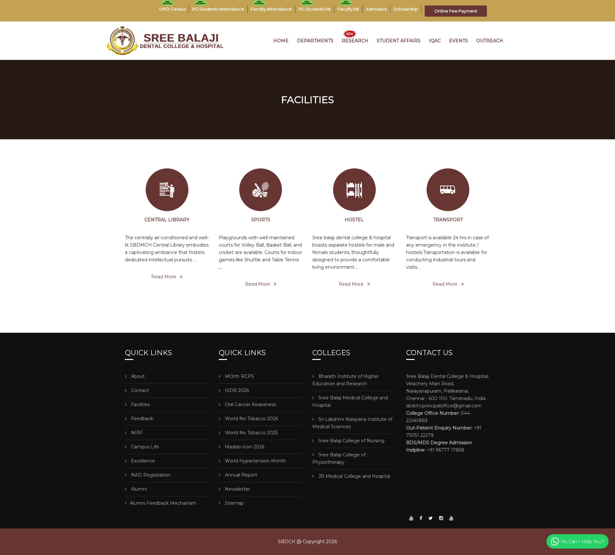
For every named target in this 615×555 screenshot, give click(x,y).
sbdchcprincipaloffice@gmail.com (444, 406)
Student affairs (399, 41)
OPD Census (172, 9)
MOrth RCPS (239, 376)
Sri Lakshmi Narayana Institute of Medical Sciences (352, 422)
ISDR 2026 (236, 390)
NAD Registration (150, 475)
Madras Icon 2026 (244, 447)
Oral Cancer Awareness (250, 404)
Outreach (489, 41)
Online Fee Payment (455, 10)
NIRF (136, 433)
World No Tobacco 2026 (251, 418)
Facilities (140, 404)
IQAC (435, 41)
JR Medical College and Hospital (353, 476)
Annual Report (240, 475)
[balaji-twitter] (431, 518)
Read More (165, 277)
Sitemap (234, 503)
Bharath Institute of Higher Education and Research (345, 380)
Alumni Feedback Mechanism (163, 503)
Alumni (138, 489)
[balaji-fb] (421, 518)
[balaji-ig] (441, 518)
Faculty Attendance (271, 9)
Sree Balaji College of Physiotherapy (338, 458)
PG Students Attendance (218, 9)
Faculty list (348, 9)
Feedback (141, 418)
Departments (315, 41)
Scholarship (406, 9)
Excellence (142, 461)
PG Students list (315, 9)
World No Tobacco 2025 (251, 433)
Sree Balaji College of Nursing (350, 441)
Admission (376, 9)
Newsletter (237, 489)
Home (281, 41)
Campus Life (144, 447)
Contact (139, 390)
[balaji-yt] (411, 518)
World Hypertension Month (255, 461)
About (137, 376)
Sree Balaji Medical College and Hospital (350, 401)
